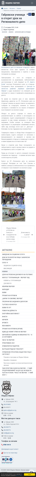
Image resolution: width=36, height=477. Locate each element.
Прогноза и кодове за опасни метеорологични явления (18, 364)
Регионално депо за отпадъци (22, 32)
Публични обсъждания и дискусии (15, 301)
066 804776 (7, 430)
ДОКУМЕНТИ (7, 283)
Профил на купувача (9, 295)
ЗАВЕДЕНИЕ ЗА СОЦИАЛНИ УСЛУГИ (13, 254)
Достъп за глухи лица (10, 453)
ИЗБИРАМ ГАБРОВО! (8, 286)
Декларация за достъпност (9, 449)
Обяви (4, 292)
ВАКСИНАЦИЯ (8, 268)
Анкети (4, 317)
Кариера (5, 320)
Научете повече (19, 475)
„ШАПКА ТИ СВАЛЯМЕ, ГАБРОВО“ (12, 298)
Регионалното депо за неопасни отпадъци (15, 67)
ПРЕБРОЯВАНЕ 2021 (8, 343)
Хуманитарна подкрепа (10, 346)
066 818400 (7, 404)
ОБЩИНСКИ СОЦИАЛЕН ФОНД (13, 265)
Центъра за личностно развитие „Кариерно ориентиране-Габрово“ (18, 89)
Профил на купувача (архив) (12, 329)
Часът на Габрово (8, 340)
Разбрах (29, 474)
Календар (5, 289)
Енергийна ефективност (10, 313)
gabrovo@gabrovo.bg (10, 410)
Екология (4, 32)
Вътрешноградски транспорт (12, 349)
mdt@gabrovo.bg (9, 433)
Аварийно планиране (10, 360)
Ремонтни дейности (9, 310)
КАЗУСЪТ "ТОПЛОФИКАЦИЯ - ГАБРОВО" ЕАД (16, 277)
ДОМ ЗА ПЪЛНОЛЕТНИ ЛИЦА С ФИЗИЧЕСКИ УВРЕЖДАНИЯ (16, 258)
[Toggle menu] (32, 3)
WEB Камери (6, 326)
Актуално (12, 8)
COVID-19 (5, 262)
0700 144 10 (7, 445)
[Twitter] (33, 14)
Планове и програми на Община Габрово (16, 357)
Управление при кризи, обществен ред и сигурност (16, 353)
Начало (5, 8)
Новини (19, 8)
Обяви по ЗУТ (6, 307)
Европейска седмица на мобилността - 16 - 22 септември (17, 336)
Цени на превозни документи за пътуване (17, 274)
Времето (5, 323)
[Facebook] (29, 14)
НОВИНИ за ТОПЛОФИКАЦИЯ (12, 280)
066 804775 (7, 427)
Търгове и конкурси (9, 304)
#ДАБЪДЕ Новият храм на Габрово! (14, 332)
